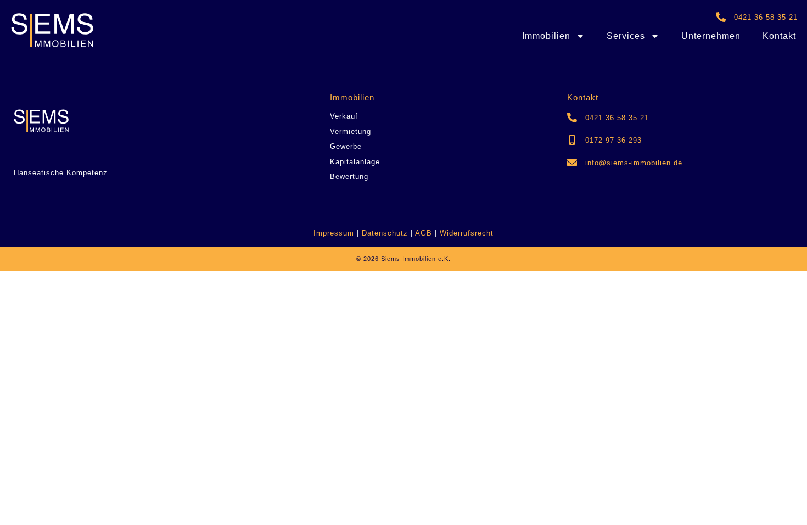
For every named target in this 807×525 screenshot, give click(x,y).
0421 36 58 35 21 (766, 17)
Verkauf (344, 116)
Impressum (333, 233)
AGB (425, 233)
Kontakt (779, 36)
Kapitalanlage (355, 162)
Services (626, 36)
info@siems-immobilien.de (633, 163)
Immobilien (546, 36)
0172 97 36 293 (613, 140)
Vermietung (350, 131)
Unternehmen (711, 36)
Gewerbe (346, 146)
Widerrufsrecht (467, 233)
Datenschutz (386, 233)
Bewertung (349, 176)
